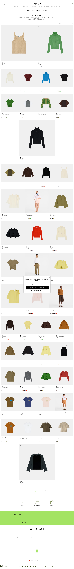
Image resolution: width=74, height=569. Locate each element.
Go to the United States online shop (37, 287)
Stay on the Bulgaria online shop (37, 290)
